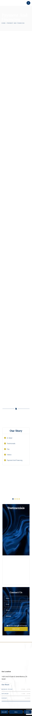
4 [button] (19, 499)
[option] (16, 482)
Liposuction (10, 489)
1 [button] (13, 499)
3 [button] (17, 499)
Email (28, 712)
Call (16, 712)
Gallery (4, 712)
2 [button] (15, 499)
